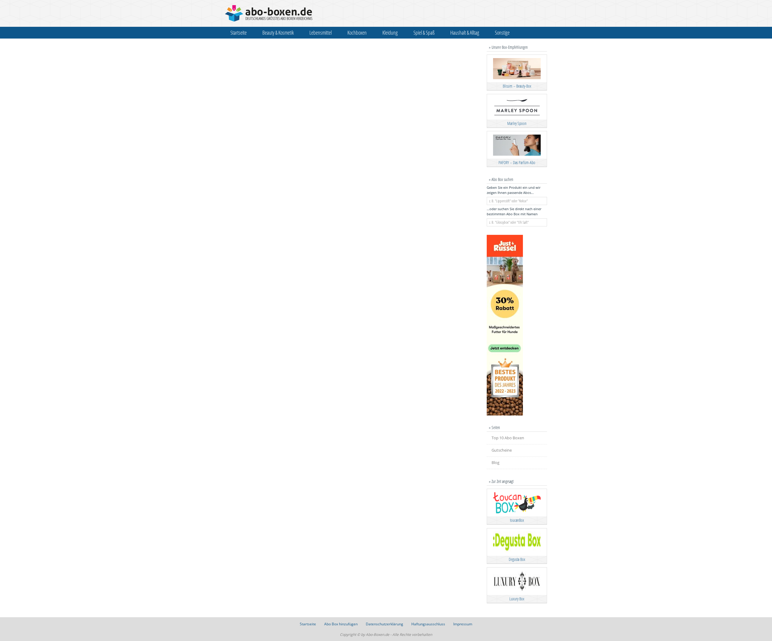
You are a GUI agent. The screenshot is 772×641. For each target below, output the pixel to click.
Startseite (238, 32)
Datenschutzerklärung (384, 624)
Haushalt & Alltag (464, 32)
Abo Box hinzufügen (341, 624)
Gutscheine (502, 450)
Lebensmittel (320, 32)
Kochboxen (357, 32)
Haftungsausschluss (428, 624)
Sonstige (502, 32)
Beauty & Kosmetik (278, 32)
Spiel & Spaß (424, 32)
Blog (495, 462)
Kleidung (390, 32)
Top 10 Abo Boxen (508, 437)
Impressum (462, 624)
